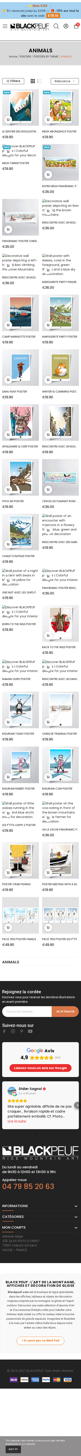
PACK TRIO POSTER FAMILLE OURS (20, 939)
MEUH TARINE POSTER (15, 163)
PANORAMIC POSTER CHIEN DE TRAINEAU (20, 241)
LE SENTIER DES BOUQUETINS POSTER (20, 131)
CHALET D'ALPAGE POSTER (18, 556)
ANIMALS (10, 962)
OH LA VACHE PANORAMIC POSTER (60, 829)
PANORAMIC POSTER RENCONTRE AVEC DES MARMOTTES (60, 588)
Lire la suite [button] (17, 1121)
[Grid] (32, 81)
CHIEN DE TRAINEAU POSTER (59, 734)
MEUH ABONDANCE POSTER (59, 131)
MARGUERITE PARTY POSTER (59, 336)
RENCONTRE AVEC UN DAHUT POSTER (60, 679)
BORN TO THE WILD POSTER (19, 624)
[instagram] (13, 1031)
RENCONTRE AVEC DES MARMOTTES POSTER (60, 542)
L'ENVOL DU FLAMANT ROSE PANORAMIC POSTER (60, 501)
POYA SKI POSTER (13, 501)
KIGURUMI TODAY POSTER (18, 734)
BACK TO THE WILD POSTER (59, 647)
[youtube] (30, 1031)
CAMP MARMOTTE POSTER (18, 336)
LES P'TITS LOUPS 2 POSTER (19, 825)
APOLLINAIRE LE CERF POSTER (20, 446)
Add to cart (8, 120)
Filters (15, 81)
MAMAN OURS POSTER (16, 679)
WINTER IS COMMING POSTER (60, 391)
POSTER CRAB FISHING (16, 884)
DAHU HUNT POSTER (14, 391)
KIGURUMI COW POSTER (57, 788)
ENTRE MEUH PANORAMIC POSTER (60, 186)
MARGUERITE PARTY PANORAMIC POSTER (60, 282)
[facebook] (4, 1031)
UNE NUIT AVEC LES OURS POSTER (20, 592)
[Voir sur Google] (12, 1091)
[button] (3, 1105)
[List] (40, 81)
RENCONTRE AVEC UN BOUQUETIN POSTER (60, 446)
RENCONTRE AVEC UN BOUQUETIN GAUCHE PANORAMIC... (20, 277)
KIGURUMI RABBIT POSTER (18, 788)
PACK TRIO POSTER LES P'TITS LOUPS (60, 939)
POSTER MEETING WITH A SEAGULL (60, 884)
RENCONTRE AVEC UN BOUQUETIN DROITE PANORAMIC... (60, 222)
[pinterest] (21, 1031)
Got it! (13, 1449)
